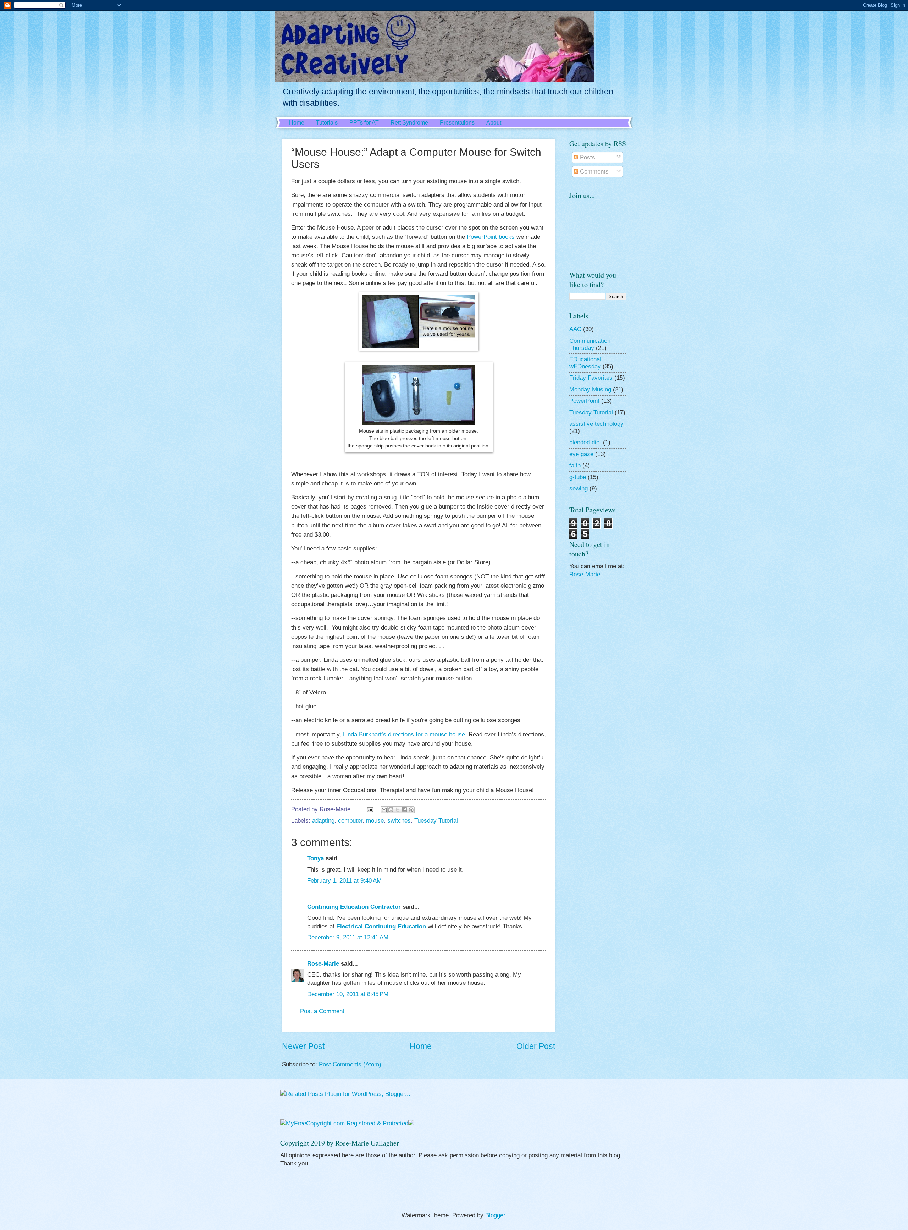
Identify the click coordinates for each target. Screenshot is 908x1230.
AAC (575, 329)
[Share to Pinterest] (411, 809)
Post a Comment (322, 1011)
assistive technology (596, 424)
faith (575, 465)
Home (296, 123)
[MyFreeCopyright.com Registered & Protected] (344, 1123)
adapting (323, 820)
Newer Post (303, 1046)
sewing (578, 488)
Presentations (457, 123)
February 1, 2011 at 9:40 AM (344, 880)
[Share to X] (397, 809)
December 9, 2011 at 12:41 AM (347, 937)
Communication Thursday (589, 344)
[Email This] (384, 809)
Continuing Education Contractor (354, 907)
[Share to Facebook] (404, 809)
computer (350, 820)
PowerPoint (584, 400)
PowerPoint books (491, 236)
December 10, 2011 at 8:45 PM (347, 994)
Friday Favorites (591, 377)
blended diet (585, 442)
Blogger (495, 1215)
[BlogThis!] (390, 809)
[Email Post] (369, 809)
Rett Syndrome (409, 123)
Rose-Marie (323, 963)
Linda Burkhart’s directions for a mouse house (404, 734)
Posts (586, 157)
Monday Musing (590, 389)
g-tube (577, 477)
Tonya (315, 858)
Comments (593, 171)
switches (399, 820)
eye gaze (581, 454)
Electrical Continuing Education (381, 926)
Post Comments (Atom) (350, 1064)
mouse (375, 820)
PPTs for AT (364, 123)
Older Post (535, 1046)
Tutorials (327, 123)
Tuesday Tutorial (436, 820)
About (493, 123)
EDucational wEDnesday (585, 363)
